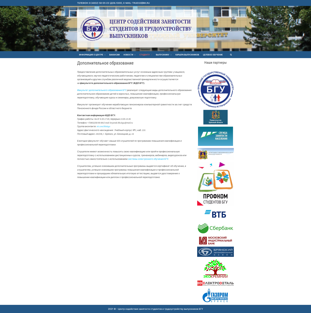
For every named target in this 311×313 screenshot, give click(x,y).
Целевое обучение (213, 54)
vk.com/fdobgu (103, 126)
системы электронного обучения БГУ (148, 159)
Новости (128, 54)
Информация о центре (91, 54)
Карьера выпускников (187, 54)
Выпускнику (162, 54)
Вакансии (114, 54)
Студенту (144, 54)
